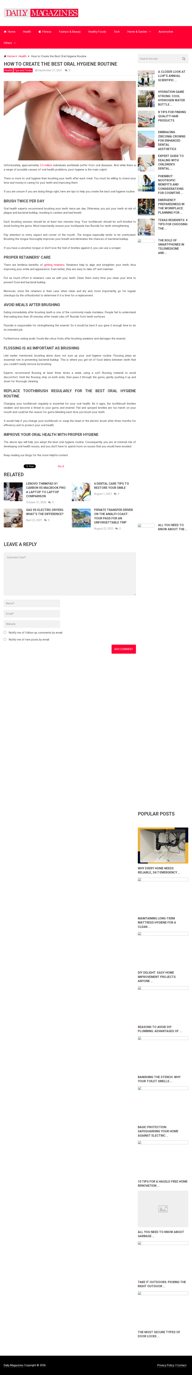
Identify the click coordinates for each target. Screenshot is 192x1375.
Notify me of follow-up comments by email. (36, 632)
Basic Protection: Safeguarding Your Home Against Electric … (158, 1131)
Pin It (61, 466)
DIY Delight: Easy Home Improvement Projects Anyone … (157, 977)
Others (8, 43)
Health (27, 31)
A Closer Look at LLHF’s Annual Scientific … (171, 76)
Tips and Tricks (23, 70)
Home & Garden (137, 31)
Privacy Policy (165, 1365)
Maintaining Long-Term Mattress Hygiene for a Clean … (157, 923)
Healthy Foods (97, 31)
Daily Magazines (13, 1365)
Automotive (166, 31)
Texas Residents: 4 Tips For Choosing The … (173, 224)
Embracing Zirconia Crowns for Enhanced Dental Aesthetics (171, 140)
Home (11, 31)
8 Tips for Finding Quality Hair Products (172, 116)
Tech (117, 31)
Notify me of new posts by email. (29, 639)
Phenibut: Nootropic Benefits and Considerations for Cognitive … (171, 184)
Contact (181, 1365)
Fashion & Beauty (70, 31)
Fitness (46, 31)
